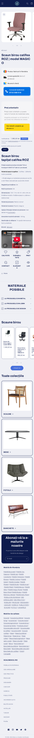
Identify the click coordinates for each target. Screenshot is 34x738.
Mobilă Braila (14, 584)
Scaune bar (13, 620)
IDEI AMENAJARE (9, 669)
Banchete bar (24, 646)
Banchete (7, 648)
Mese (12, 633)
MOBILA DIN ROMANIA (12, 597)
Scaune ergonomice (11, 623)
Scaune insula (23, 620)
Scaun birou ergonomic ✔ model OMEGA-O (22, 350)
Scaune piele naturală (11, 628)
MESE (6, 452)
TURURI (6, 713)
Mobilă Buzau (16, 592)
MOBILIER (7, 602)
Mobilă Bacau (19, 587)
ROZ (4, 149)
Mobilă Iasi (14, 574)
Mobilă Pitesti (8, 587)
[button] (2, 3)
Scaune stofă (16, 631)
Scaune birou (24, 623)
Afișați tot (17, 368)
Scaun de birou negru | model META (7, 343)
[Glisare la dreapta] (21, 46)
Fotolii (22, 651)
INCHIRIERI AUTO (9, 700)
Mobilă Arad (24, 584)
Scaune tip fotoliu (10, 625)
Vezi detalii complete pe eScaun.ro (15, 127)
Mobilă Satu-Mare (22, 594)
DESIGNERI (24, 602)
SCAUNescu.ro (14, 737)
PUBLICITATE (24, 605)
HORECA (15, 605)
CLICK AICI (11, 212)
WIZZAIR (6, 717)
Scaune (6, 618)
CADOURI (7, 605)
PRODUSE (15, 602)
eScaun (9, 227)
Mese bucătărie (20, 633)
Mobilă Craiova (15, 579)
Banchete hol (18, 643)
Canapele (7, 654)
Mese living (7, 636)
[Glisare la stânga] (13, 46)
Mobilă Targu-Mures (15, 589)
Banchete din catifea (11, 651)
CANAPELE (22, 607)
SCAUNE (7, 414)
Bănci (11, 643)
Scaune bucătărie (16, 618)
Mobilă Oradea (14, 582)
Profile (6, 721)
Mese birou (16, 636)
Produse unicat (22, 625)
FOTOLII (7, 490)
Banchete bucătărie (11, 646)
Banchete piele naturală (20, 648)
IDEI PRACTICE (19, 600)
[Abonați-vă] (27, 559)
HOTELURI (7, 708)
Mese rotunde (17, 641)
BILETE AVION (8, 704)
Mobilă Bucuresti (9, 572)
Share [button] (5, 273)
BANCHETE (9, 528)
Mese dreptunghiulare (17, 638)
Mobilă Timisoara (18, 577)
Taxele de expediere (13, 141)
